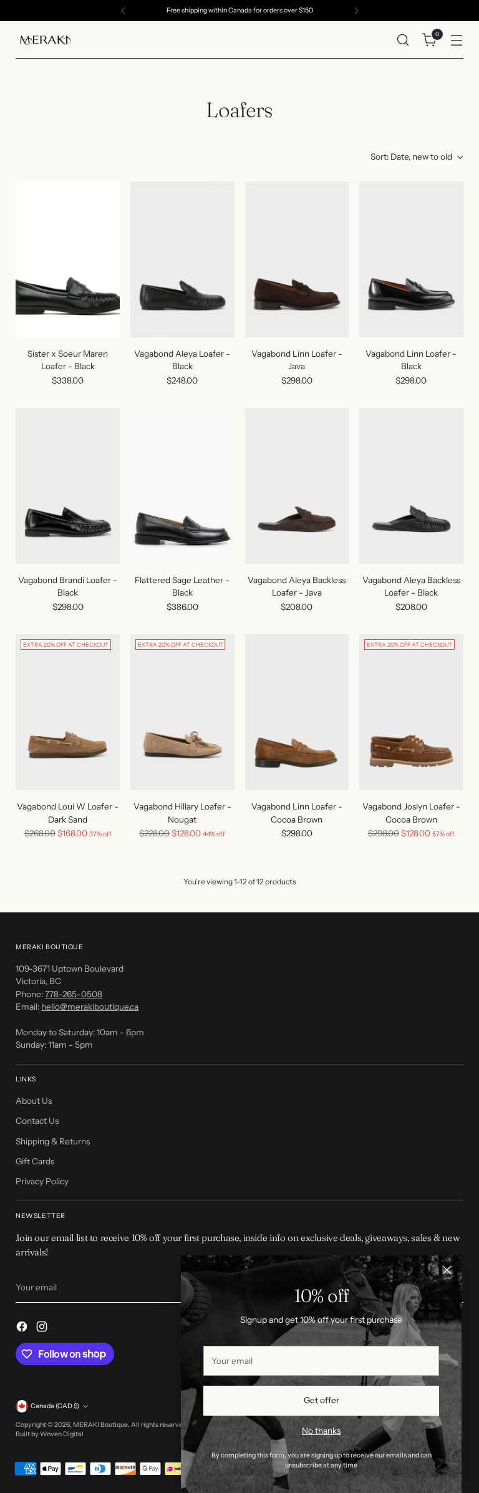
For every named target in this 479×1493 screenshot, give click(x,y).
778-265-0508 (73, 994)
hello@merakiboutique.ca (89, 1007)
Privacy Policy (42, 1181)
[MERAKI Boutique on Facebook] (23, 1328)
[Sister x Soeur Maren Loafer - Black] (68, 259)
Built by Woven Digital (50, 1434)
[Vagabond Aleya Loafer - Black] (182, 259)
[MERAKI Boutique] (44, 40)
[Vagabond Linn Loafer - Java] (297, 259)
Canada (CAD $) (55, 1406)
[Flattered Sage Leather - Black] (182, 486)
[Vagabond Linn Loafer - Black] (411, 259)
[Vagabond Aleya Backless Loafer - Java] (297, 486)
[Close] (447, 1270)
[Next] (356, 10)
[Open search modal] (403, 40)
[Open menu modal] (457, 40)
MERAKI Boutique (100, 1425)
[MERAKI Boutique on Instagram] (43, 1328)
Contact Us (37, 1121)
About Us (34, 1101)
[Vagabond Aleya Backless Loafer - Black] (411, 486)
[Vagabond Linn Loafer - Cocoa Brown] (297, 712)
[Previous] (123, 10)
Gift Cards (35, 1161)
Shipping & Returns (53, 1141)
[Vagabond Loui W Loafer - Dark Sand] (68, 712)
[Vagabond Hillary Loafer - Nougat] (182, 712)
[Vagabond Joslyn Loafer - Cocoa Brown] (411, 712)
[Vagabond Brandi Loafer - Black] (68, 486)
